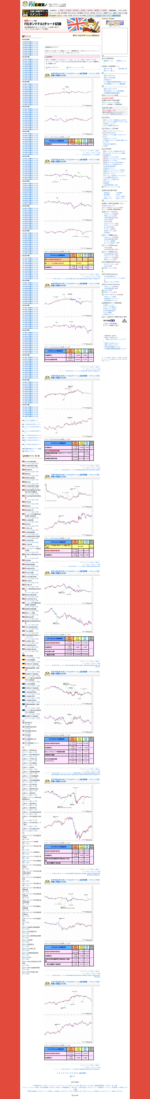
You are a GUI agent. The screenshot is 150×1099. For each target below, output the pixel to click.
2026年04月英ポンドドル (74, 566)
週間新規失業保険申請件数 (93, 566)
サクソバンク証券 (53, 61)
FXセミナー (59, 15)
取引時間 (107, 194)
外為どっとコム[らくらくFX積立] (115, 159)
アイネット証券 (109, 229)
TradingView (63, 61)
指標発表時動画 (112, 10)
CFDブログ (76, 15)
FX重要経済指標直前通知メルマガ (115, 349)
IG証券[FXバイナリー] (111, 298)
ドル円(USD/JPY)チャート (32, 424)
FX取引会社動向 (52, 15)
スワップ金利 (57, 13)
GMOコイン (107, 181)
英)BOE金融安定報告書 (82, 278)
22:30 (91, 747)
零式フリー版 (108, 68)
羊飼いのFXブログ (116, 15)
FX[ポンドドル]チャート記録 (61, 26)
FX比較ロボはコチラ (108, 205)
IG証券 (88, 60)
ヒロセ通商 (108, 312)
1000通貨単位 (80, 13)
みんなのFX (107, 227)
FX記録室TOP (53, 10)
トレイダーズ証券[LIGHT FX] (115, 151)
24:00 (91, 758)
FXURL (92, 150)
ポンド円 (90, 10)
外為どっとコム (110, 124)
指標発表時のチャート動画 (32, 449)
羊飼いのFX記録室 (109, 77)
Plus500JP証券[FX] (110, 144)
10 (75, 1073)
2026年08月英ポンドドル (88, 154)
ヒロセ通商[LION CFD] (110, 177)
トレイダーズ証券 (79, 60)
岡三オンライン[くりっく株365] (115, 170)
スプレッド (51, 13)
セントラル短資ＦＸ (110, 243)
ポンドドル (75, 10)
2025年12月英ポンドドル (67, 1069)
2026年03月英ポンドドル (58, 665)
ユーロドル (68, 10)
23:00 (90, 359)
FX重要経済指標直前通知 (112, 93)
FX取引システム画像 (122, 13)
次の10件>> (83, 1073)
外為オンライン (110, 168)
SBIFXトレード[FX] (111, 160)
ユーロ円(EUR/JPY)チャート (33, 435)
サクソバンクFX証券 (109, 359)
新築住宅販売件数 (90, 469)
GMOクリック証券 (67, 60)
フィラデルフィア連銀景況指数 (72, 773)
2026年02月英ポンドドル (58, 773)
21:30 (90, 144)
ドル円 (61, 10)
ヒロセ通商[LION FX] (111, 125)
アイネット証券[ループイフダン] (115, 175)
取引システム (120, 198)
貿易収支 (97, 154)
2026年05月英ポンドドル (67, 469)
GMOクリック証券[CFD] (111, 179)
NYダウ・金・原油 (122, 10)
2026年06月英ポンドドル (71, 371)
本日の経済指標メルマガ (112, 347)
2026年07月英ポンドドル (59, 278)
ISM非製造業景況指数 (80, 469)
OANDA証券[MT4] (110, 276)
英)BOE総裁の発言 (70, 278)
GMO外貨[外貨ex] (110, 166)
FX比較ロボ (98, 15)
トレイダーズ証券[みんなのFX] (112, 114)
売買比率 (114, 13)
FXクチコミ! (106, 1091)
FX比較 (65, 15)
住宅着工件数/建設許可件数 (71, 665)
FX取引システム (29, 451)
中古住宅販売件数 (83, 371)
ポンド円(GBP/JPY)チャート (33, 438)
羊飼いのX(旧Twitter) (111, 337)
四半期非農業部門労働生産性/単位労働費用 (76, 873)
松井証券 (106, 183)
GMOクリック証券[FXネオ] (113, 164)
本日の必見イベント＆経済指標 (114, 91)
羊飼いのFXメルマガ (110, 89)
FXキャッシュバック (107, 15)
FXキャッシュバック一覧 (76, 67)
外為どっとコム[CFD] (111, 157)
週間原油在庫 (75, 774)
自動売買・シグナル (107, 13)
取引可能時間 (64, 13)
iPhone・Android (72, 13)
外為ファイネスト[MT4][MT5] (114, 162)
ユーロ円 (82, 10)
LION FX (106, 221)
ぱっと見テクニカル (90, 15)
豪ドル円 (97, 10)
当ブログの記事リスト (31, 420)
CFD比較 (70, 15)
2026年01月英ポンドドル (58, 873)
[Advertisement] (101, 5)
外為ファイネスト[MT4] (111, 282)
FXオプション (99, 13)
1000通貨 (119, 193)
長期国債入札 (96, 278)
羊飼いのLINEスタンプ (111, 343)
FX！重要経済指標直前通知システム (115, 82)
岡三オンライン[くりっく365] (114, 172)
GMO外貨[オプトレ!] (110, 300)
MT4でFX (87, 13)
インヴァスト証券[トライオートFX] (116, 122)
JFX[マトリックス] (111, 138)
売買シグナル (108, 198)
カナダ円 (104, 10)
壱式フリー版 (108, 71)
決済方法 (107, 193)
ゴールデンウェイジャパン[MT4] (114, 278)
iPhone (118, 194)
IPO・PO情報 (82, 15)
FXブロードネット (111, 174)
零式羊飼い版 (122, 68)
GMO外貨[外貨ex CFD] (110, 185)
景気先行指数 (63, 774)
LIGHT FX (107, 219)
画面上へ (98, 150)
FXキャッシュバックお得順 (110, 102)
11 (77, 1073)
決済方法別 (93, 13)
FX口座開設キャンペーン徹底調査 (114, 84)
